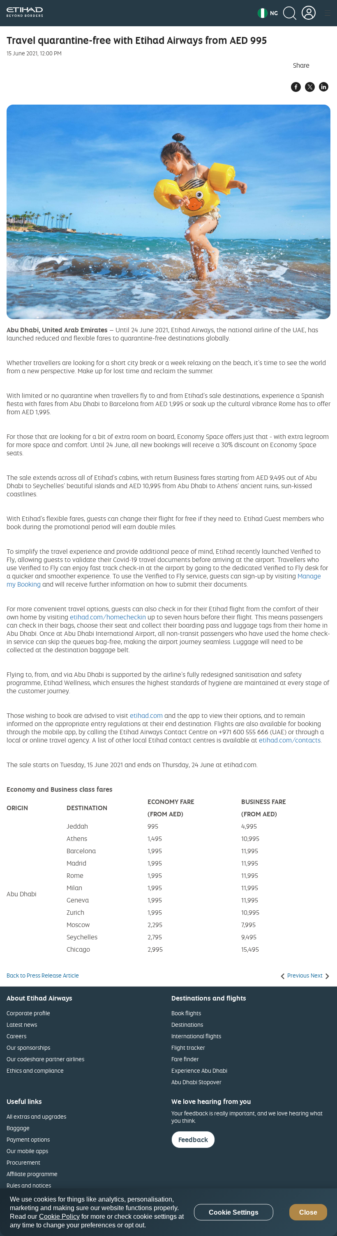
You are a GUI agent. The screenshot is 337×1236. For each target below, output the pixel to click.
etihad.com (146, 715)
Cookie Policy (59, 1216)
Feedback (193, 1139)
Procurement (23, 1162)
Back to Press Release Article (43, 975)
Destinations (187, 1024)
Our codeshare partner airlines (45, 1059)
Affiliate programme (32, 1174)
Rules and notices (29, 1185)
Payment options (28, 1139)
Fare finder (185, 1059)
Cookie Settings (234, 1212)
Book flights (186, 1013)
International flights (196, 1036)
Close (308, 1212)
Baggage (18, 1128)
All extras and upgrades (36, 1116)
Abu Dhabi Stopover (196, 1082)
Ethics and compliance (35, 1070)
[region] (168, 1212)
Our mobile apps (27, 1151)
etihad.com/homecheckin (108, 616)
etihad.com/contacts (290, 740)
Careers (16, 1036)
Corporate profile (28, 1013)
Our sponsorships (28, 1047)
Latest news (22, 1024)
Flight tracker (188, 1047)
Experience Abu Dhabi (199, 1070)
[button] (268, 13)
